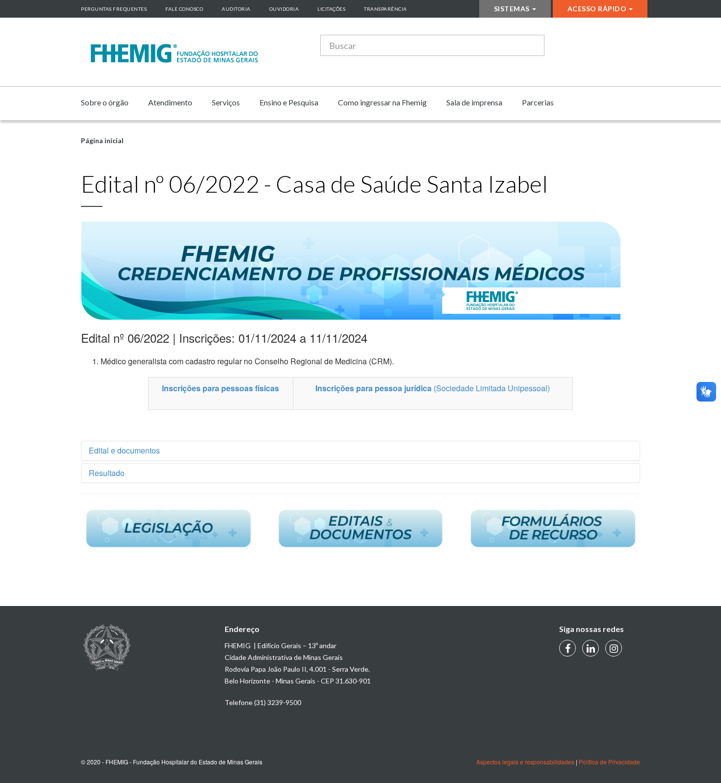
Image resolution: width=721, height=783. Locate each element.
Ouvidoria (284, 9)
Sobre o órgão (105, 102)
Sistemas (512, 8)
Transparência (385, 9)
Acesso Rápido (597, 8)
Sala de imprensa (474, 102)
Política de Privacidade (609, 762)
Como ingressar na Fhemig (382, 102)
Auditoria (236, 9)
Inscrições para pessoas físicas (220, 388)
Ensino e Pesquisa (288, 102)
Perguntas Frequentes (114, 9)
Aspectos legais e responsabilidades (525, 762)
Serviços (226, 102)
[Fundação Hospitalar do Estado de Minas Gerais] (174, 53)
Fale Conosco (184, 9)
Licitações (331, 9)
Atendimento (170, 102)
